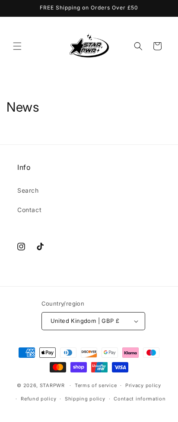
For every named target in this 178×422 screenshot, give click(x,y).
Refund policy (38, 399)
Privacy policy (143, 385)
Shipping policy (85, 399)
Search (28, 190)
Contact (29, 209)
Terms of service (96, 385)
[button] (17, 46)
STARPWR (52, 385)
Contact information (139, 399)
